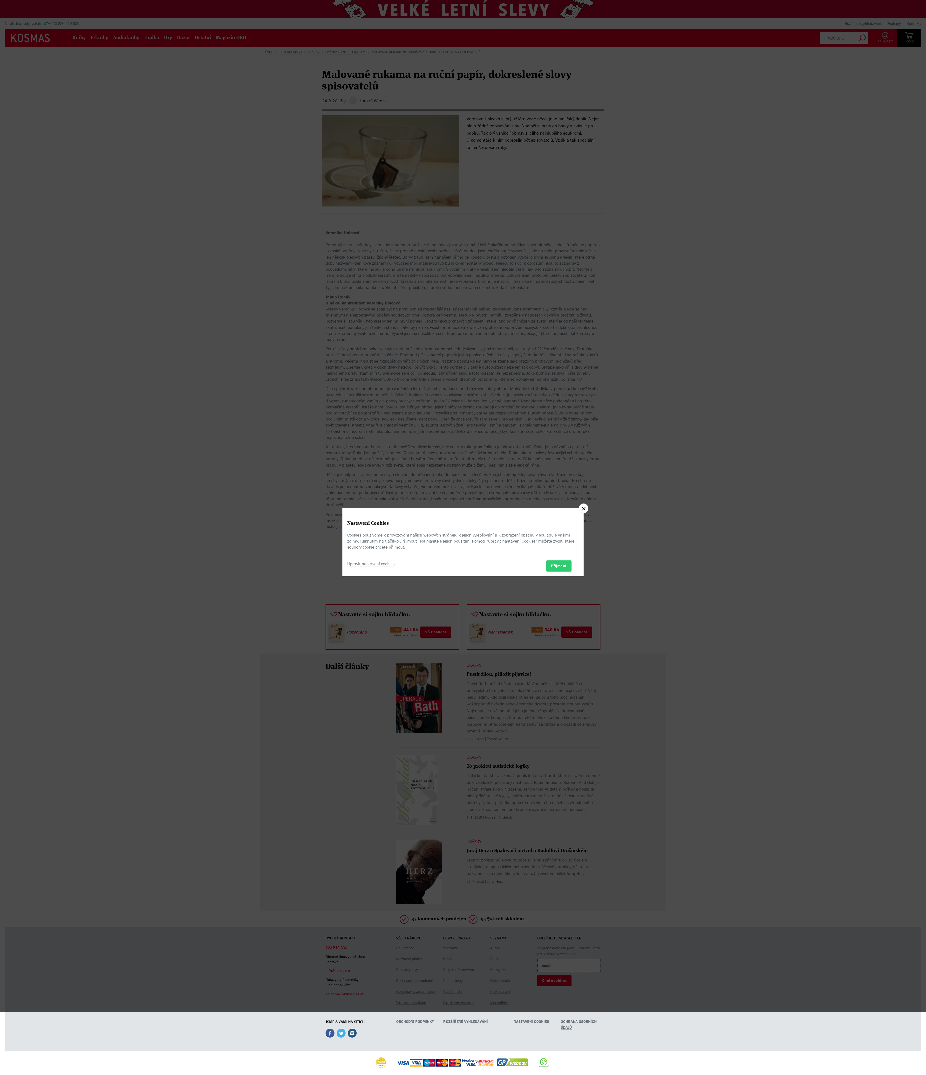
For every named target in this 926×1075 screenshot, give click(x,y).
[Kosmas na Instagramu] (352, 1034)
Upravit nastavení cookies (371, 563)
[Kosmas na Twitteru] (341, 1034)
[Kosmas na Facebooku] (330, 1034)
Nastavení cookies (531, 1021)
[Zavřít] (583, 508)
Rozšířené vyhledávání (465, 1021)
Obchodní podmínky (415, 1021)
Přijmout (559, 565)
